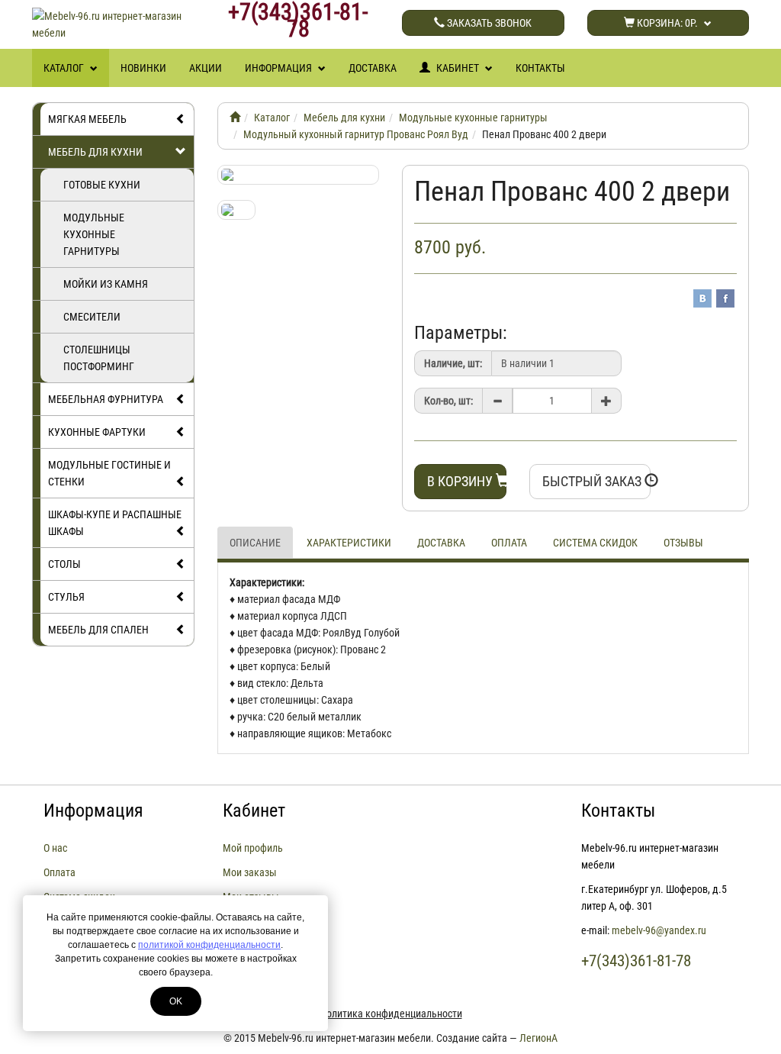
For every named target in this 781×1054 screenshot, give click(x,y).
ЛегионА (538, 1038)
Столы (64, 564)
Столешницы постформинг (98, 357)
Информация (279, 68)
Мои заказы (250, 872)
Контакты (540, 68)
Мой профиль (253, 848)
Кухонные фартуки (97, 432)
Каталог (64, 68)
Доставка (373, 68)
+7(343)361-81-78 (298, 20)
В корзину (461, 481)
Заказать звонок (488, 23)
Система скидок (595, 543)
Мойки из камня (105, 284)
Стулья (66, 597)
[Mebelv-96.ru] (235, 117)
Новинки (143, 68)
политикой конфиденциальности (209, 945)
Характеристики (349, 543)
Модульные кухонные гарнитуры (93, 234)
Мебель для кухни (95, 152)
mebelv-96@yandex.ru (659, 930)
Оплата (509, 543)
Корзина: (666, 23)
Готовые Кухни (101, 185)
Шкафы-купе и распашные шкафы (115, 522)
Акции (205, 68)
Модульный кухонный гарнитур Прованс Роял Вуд (355, 134)
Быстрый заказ (593, 481)
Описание (255, 543)
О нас (55, 848)
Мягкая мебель (87, 119)
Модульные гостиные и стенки (109, 473)
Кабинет (457, 68)
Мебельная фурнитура (105, 399)
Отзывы (683, 543)
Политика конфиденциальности (391, 1013)
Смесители (92, 317)
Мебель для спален (98, 630)
